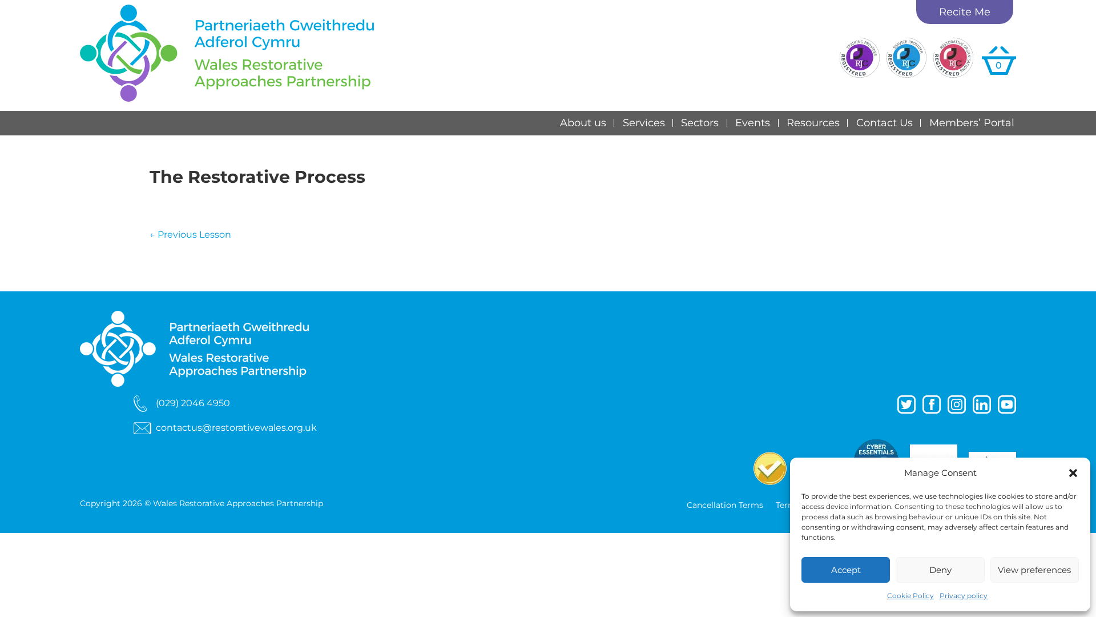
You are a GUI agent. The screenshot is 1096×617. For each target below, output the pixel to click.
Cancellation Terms (725, 505)
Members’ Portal (971, 123)
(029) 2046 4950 (193, 402)
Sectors (700, 123)
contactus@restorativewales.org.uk (236, 427)
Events (752, 123)
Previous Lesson (190, 234)
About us (583, 123)
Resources (813, 123)
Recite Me (964, 12)
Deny (940, 569)
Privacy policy (964, 595)
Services (644, 123)
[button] (1073, 473)
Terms (788, 505)
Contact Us (884, 123)
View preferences (1034, 569)
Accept (846, 569)
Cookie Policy (910, 595)
